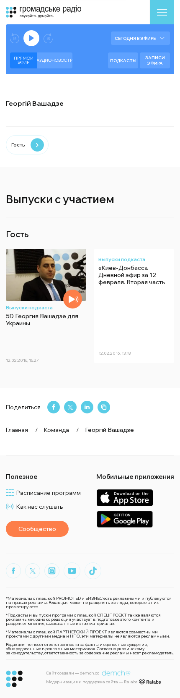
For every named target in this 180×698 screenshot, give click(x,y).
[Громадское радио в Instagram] (51, 570)
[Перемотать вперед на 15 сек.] (48, 38)
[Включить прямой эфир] (31, 38)
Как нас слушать (39, 506)
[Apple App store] (124, 497)
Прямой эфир (23, 60)
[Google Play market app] (124, 519)
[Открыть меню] (162, 12)
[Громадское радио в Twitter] (32, 570)
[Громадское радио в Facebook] (13, 570)
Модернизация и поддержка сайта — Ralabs (91, 682)
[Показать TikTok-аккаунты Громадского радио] (93, 570)
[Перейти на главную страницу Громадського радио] (14, 679)
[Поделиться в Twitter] (70, 407)
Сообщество (37, 529)
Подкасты (123, 60)
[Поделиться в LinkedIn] (87, 407)
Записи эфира (155, 60)
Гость (18, 144)
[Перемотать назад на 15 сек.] (14, 38)
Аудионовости (54, 60)
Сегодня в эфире (135, 38)
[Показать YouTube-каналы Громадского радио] (72, 570)
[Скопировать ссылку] (104, 407)
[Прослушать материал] (72, 299)
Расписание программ (48, 493)
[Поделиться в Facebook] (53, 407)
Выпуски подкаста (29, 307)
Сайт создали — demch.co (72, 673)
